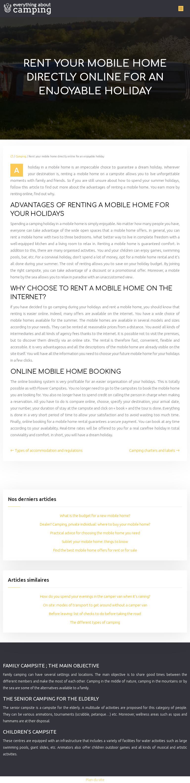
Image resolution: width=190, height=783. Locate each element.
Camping (21, 156)
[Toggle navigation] (180, 8)
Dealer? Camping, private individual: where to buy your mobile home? (95, 524)
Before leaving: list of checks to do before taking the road (95, 614)
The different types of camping (95, 622)
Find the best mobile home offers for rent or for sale (95, 550)
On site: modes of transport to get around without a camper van (95, 605)
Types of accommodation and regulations (49, 450)
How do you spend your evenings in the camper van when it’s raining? (95, 596)
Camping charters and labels (152, 450)
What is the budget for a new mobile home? (95, 516)
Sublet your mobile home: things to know (95, 541)
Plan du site (95, 780)
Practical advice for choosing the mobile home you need (95, 533)
